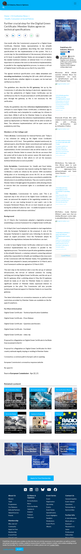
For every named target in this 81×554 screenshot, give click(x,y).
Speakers (49, 518)
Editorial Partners (14, 510)
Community (12, 526)
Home (6, 16)
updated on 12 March (39, 261)
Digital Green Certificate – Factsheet (17, 329)
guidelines (24, 49)
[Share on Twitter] (7, 36)
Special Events (51, 513)
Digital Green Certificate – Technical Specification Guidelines (26, 312)
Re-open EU (8, 368)
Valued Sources (13, 513)
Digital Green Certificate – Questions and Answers (22, 324)
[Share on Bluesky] (19, 36)
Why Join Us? (12, 524)
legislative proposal (44, 220)
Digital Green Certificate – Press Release (18, 318)
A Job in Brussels (71, 518)
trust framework (10, 264)
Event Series (50, 510)
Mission (11, 499)
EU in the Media (32, 506)
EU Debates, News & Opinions (17, 5)
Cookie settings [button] (8, 549)
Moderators (50, 521)
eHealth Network (15, 253)
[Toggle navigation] (75, 3)
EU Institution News (19, 16)
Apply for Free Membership (40, 478)
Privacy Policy (69, 537)
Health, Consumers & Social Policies (19, 19)
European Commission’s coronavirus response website (23, 362)
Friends (10, 515)
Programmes (12, 504)
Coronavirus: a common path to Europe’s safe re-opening (24, 357)
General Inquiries (71, 499)
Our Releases (12, 507)
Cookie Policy (54, 545)
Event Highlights (51, 515)
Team (10, 501)
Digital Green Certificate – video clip (17, 335)
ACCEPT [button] (19, 549)
